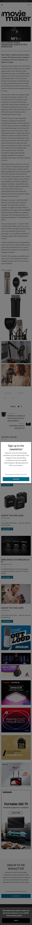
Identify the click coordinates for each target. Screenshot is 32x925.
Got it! (16, 920)
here (23, 915)
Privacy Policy (23, 474)
